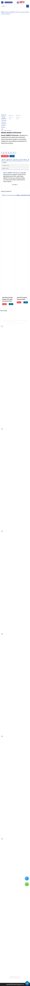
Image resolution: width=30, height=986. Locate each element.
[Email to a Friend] (10, 153)
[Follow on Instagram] (13, 977)
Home (2, 130)
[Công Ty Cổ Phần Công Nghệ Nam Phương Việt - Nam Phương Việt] (21, 2)
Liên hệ (12, 156)
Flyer (4, 159)
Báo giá (4, 304)
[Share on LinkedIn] (15, 153)
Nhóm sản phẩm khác (8, 130)
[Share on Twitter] (7, 153)
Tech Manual (24, 159)
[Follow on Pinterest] (15, 977)
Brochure (10, 159)
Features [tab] (4, 162)
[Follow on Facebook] (10, 977)
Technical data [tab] (5, 165)
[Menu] (2, 2)
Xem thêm (14, 184)
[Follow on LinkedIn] (17, 977)
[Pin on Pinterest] (12, 153)
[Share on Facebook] (5, 153)
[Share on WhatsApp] (2, 153)
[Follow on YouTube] (19, 977)
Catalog (16, 159)
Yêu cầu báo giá (4, 156)
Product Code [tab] (5, 168)
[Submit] (27, 6)
